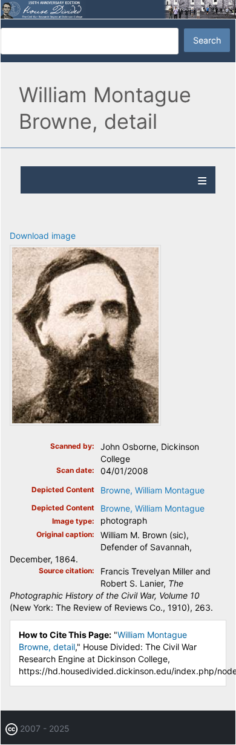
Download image (43, 235)
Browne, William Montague (152, 490)
